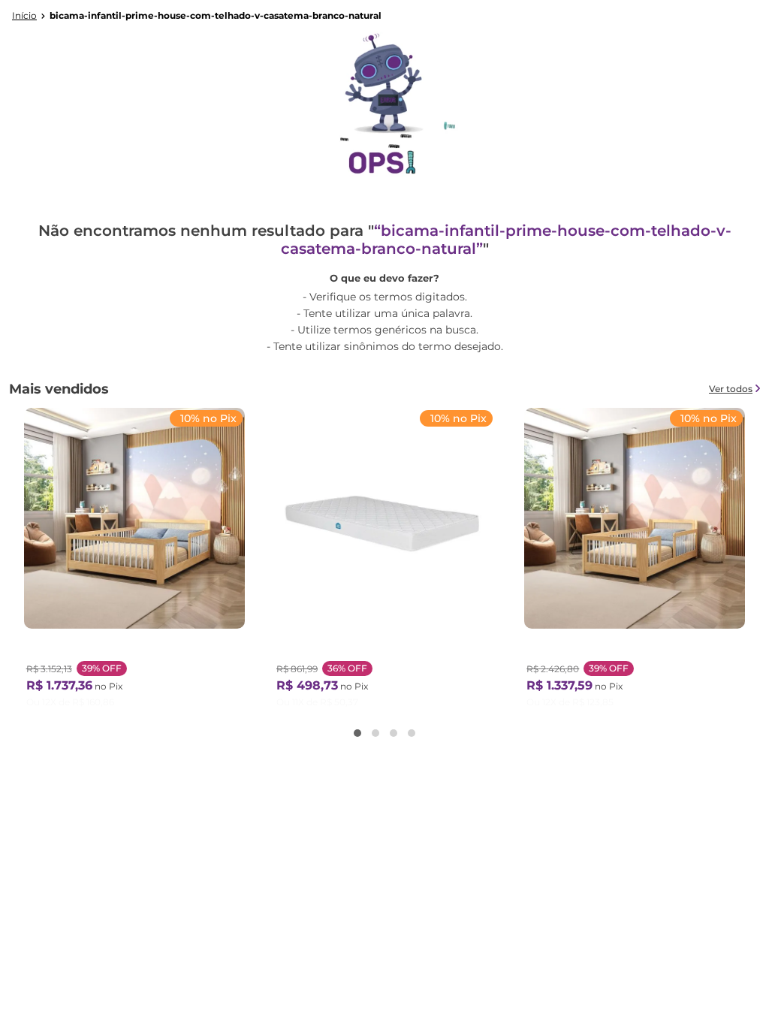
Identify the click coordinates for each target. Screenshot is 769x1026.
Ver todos (730, 388)
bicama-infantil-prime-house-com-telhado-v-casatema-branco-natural (215, 16)
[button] (357, 733)
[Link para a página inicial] (24, 16)
